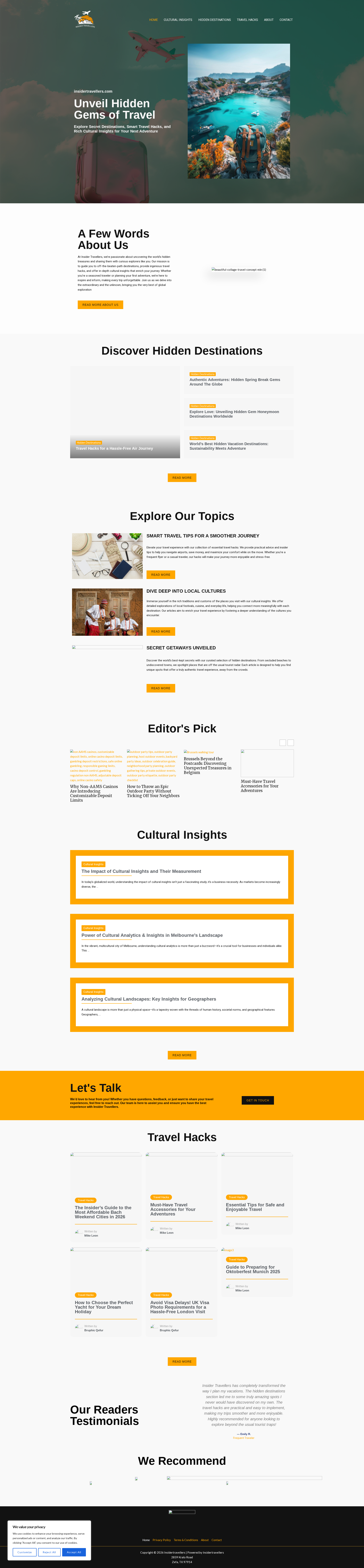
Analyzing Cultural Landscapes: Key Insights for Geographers (149, 999)
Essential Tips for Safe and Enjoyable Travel (255, 1207)
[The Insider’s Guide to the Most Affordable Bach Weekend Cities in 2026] (106, 1172)
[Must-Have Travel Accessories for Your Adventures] (181, 1171)
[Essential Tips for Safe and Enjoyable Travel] (257, 1171)
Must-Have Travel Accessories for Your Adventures (259, 786)
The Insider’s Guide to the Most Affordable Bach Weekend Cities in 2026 (103, 1212)
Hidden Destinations (214, 20)
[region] (49, 1540)
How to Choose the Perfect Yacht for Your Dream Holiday (104, 1307)
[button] (198, 1411)
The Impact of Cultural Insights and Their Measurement (141, 871)
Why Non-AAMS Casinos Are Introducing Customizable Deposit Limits (94, 794)
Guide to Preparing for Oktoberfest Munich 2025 (253, 1269)
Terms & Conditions (186, 1540)
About (269, 20)
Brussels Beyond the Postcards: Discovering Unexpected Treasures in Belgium (207, 766)
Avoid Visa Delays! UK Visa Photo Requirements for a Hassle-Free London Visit (179, 1307)
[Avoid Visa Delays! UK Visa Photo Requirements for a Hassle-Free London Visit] (181, 1267)
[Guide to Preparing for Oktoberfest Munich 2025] (227, 1249)
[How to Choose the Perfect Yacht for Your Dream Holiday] (106, 1267)
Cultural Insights (178, 20)
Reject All (49, 1552)
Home (153, 20)
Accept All (74, 1552)
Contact (286, 20)
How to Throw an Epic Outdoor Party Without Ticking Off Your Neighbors (153, 791)
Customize (24, 1552)
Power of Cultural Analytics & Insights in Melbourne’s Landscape (152, 935)
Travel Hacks (247, 20)
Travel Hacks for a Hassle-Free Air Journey (114, 448)
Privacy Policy (162, 1540)
